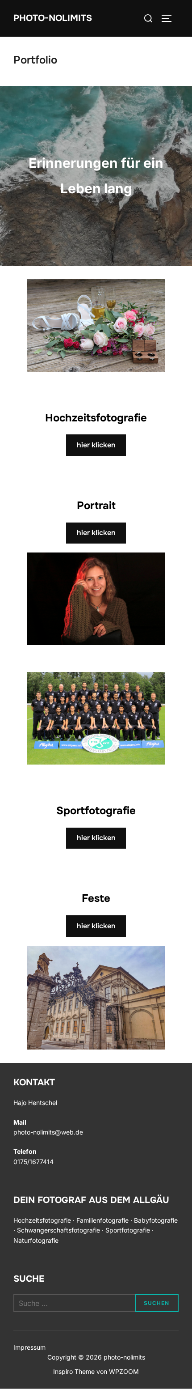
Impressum (29, 1347)
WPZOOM (124, 1371)
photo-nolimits (52, 18)
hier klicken (96, 445)
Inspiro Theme (74, 1371)
